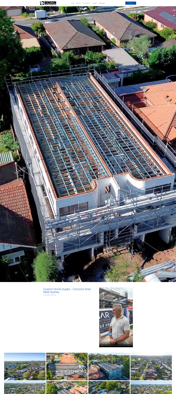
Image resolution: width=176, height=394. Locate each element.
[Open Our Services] (89, 3)
